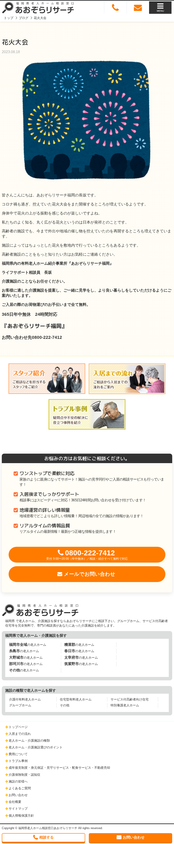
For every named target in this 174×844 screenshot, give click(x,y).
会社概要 (15, 802)
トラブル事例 (18, 761)
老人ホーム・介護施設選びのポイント (36, 747)
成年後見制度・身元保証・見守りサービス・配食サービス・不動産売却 (59, 767)
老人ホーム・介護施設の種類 (29, 740)
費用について (18, 754)
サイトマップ (18, 808)
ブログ (23, 18)
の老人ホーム (27, 644)
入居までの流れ (20, 734)
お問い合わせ (18, 795)
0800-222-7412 (87, 554)
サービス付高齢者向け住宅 (130, 699)
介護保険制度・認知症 (24, 774)
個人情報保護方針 (21, 815)
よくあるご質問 (20, 788)
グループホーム (20, 705)
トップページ (18, 727)
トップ (8, 18)
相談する (46, 837)
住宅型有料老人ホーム (76, 699)
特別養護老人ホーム (125, 705)
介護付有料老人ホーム (25, 699)
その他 (64, 705)
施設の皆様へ (18, 781)
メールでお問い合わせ (89, 574)
